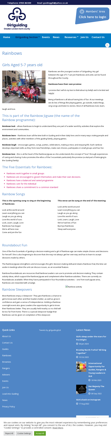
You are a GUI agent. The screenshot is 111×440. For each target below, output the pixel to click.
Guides (5, 349)
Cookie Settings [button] (24, 433)
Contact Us (98, 37)
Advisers (6, 374)
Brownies (6, 361)
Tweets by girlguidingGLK (50, 330)
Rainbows (6, 355)
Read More (57, 427)
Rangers (6, 368)
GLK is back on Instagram (88, 399)
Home (6, 37)
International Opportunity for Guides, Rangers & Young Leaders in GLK (97, 369)
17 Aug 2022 (84, 403)
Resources (70, 37)
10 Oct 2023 (84, 357)
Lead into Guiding (10, 393)
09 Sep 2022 (96, 393)
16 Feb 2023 (96, 380)
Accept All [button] (40, 433)
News (56, 37)
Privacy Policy (8, 406)
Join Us (84, 37)
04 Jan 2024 (84, 343)
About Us (6, 336)
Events (46, 37)
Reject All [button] (9, 433)
